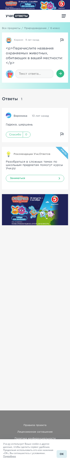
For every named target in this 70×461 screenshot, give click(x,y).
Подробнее (9, 456)
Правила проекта (35, 425)
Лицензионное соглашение (35, 432)
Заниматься (17, 178)
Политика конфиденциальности (35, 438)
